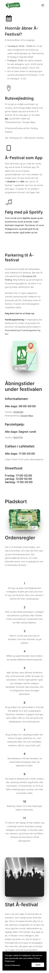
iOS (22, 181)
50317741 (18, 437)
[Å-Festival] (12, 5)
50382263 (18, 412)
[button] (42, 5)
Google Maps (27, 415)
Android (11, 181)
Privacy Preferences (12, 965)
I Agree (37, 965)
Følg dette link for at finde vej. (20, 313)
